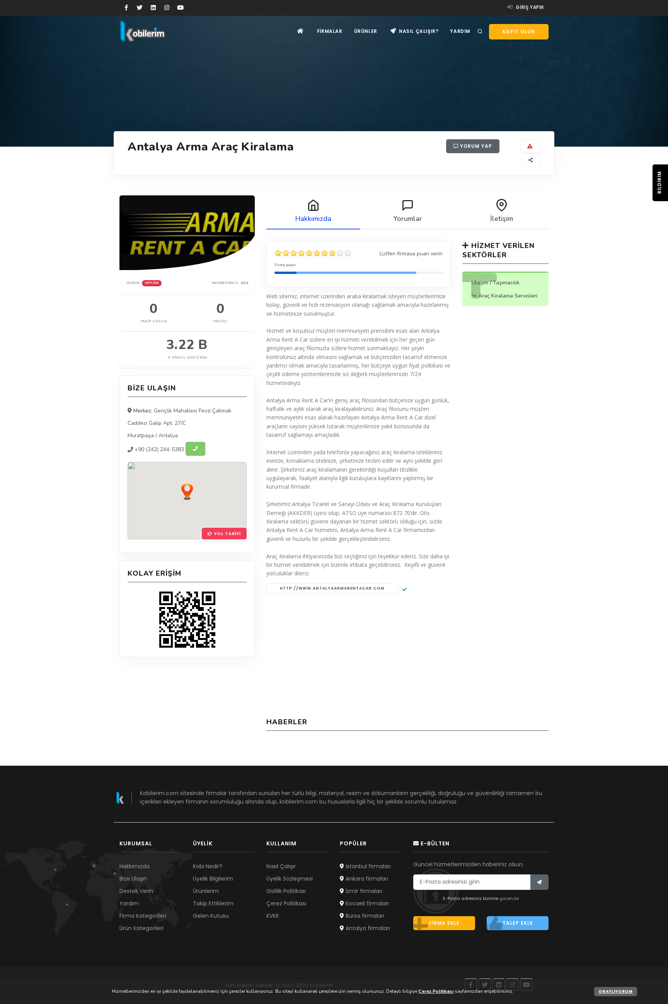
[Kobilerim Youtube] (180, 7)
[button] (187, 491)
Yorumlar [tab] (407, 218)
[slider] (313, 253)
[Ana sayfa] (300, 31)
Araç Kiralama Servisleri (507, 295)
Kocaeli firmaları (366, 903)
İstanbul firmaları (367, 866)
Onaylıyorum (615, 991)
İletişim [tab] (501, 218)
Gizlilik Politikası (286, 891)
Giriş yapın (529, 7)
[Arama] (480, 32)
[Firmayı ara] (195, 449)
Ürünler (365, 31)
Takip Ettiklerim (213, 903)
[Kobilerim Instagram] (167, 7)
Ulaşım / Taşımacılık (496, 282)
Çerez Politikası (286, 903)
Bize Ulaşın (133, 879)
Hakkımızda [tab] (313, 218)
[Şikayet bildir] (530, 146)
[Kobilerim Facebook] (126, 7)
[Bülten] (539, 882)
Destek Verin (136, 891)
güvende (509, 898)
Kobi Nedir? (207, 866)
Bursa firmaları (364, 916)
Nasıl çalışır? (417, 31)
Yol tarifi (226, 533)
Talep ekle (518, 923)
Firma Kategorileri (142, 916)
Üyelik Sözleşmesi (289, 879)
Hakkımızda (134, 866)
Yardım (460, 31)
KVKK (272, 916)
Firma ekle (444, 923)
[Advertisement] (407, 655)
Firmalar (330, 31)
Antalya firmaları (367, 928)
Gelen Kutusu (211, 916)
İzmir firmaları (363, 891)
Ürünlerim (206, 891)
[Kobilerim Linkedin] (153, 7)
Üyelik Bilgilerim (213, 879)
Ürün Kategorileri (141, 928)
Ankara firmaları (366, 879)
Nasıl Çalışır (281, 866)
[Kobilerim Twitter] (140, 7)
